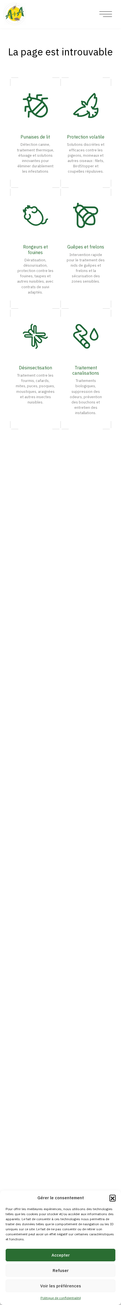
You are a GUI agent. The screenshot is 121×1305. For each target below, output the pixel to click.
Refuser (61, 1270)
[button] (112, 1198)
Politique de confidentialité (61, 1298)
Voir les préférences (60, 1285)
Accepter (60, 1255)
